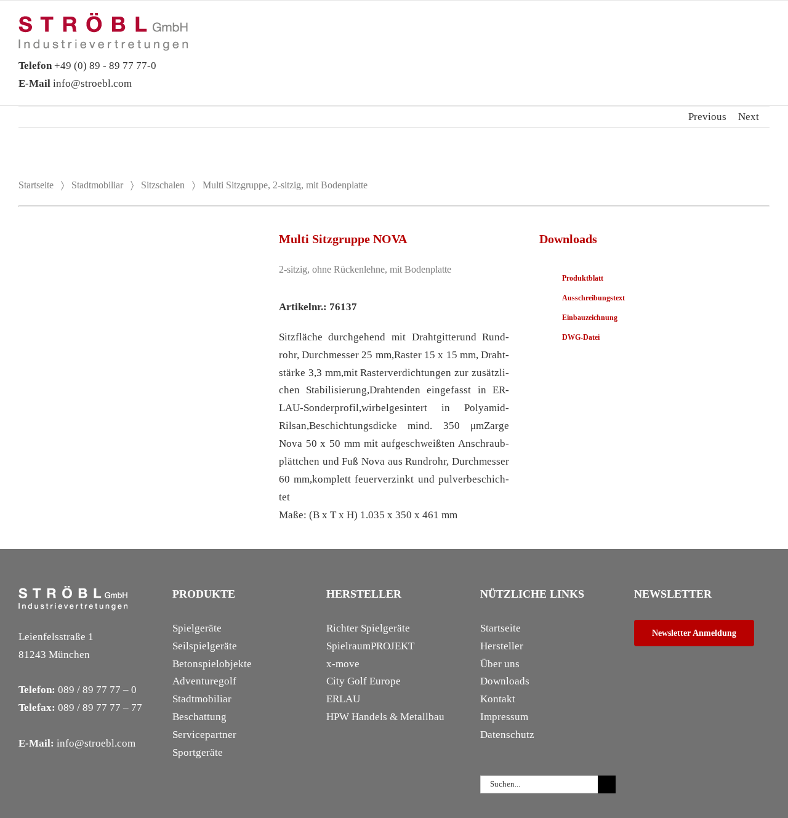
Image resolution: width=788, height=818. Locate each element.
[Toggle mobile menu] (765, 31)
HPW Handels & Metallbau (385, 717)
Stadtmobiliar (97, 185)
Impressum (504, 717)
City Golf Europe (363, 681)
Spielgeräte (197, 628)
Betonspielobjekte (212, 664)
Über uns (500, 664)
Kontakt (497, 699)
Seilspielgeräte (204, 646)
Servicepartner (204, 734)
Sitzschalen (163, 185)
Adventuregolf (204, 681)
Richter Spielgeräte (368, 628)
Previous (707, 116)
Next (748, 116)
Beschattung (199, 717)
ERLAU (343, 699)
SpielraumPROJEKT (370, 646)
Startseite (36, 185)
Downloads (504, 681)
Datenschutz (507, 734)
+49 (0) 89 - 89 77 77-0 (87, 65)
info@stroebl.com (75, 83)
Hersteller (501, 646)
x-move (343, 664)
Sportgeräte (197, 752)
